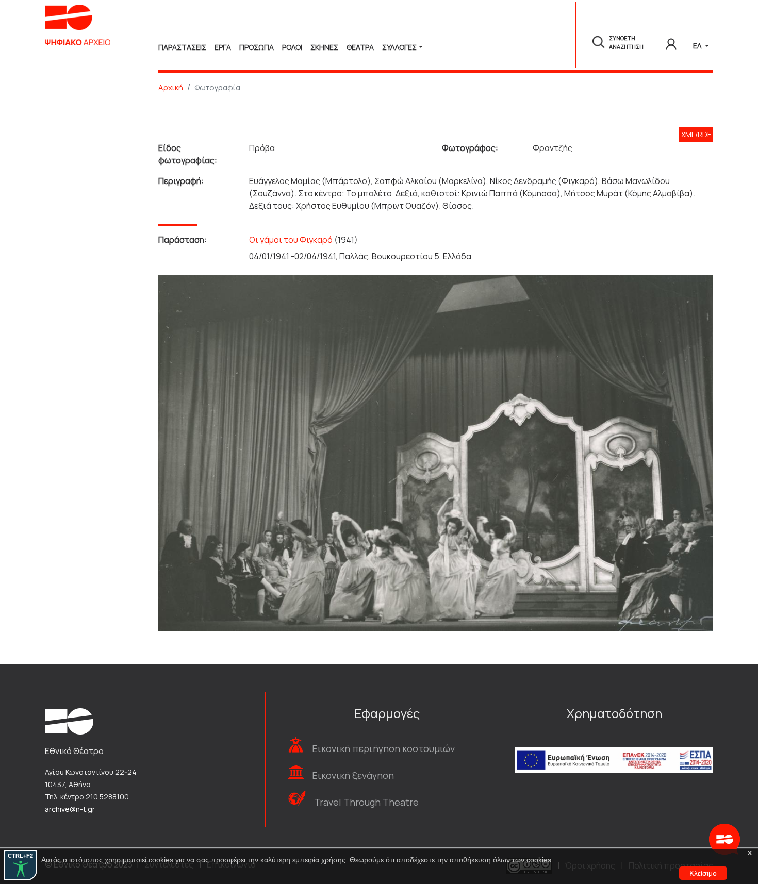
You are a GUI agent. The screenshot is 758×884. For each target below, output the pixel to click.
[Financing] (614, 746)
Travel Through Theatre (366, 802)
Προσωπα (256, 47)
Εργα (223, 47)
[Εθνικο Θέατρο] (69, 720)
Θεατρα (360, 47)
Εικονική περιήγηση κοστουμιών (383, 748)
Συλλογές (399, 47)
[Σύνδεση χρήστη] (671, 42)
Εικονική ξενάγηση (353, 775)
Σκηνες (324, 47)
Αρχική (170, 87)
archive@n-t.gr (70, 809)
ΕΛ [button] (698, 46)
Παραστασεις (182, 47)
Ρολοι (292, 47)
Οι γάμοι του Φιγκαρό (291, 239)
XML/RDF (696, 134)
